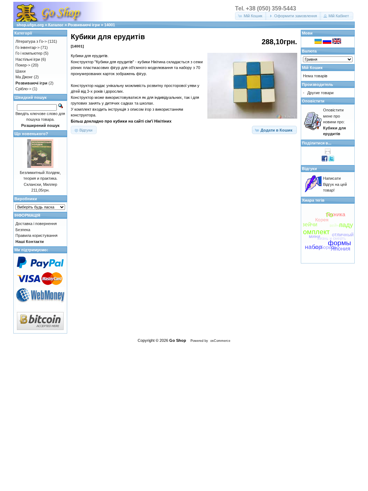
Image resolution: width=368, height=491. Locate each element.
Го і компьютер (28, 53)
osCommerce (220, 341)
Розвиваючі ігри (84, 25)
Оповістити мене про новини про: (334, 122)
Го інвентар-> (27, 47)
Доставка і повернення (36, 223)
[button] (251, 16)
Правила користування (36, 235)
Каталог (56, 25)
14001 (109, 25)
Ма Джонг (24, 77)
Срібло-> (23, 89)
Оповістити (313, 101)
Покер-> (22, 65)
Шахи (20, 71)
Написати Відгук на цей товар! (335, 184)
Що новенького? (31, 134)
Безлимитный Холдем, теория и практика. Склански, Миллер (40, 178)
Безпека (22, 230)
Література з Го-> (31, 41)
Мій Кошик (312, 67)
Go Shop (177, 340)
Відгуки (309, 168)
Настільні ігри (27, 59)
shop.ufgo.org (30, 25)
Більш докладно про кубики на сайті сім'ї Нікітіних (121, 121)
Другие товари (320, 93)
